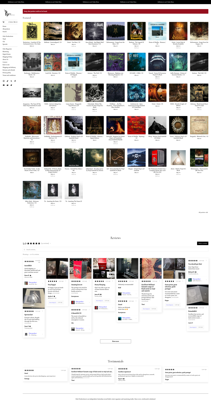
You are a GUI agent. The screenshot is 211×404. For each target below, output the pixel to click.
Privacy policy (7, 73)
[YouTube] (4, 85)
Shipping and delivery (9, 67)
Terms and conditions (9, 75)
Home (4, 26)
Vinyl (4, 39)
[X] (11, 81)
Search (5, 31)
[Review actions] (42, 260)
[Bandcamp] (11, 85)
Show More (56, 293)
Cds (4, 41)
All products (6, 29)
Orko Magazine (7, 49)
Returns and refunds (9, 70)
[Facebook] (15, 81)
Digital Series (7, 54)
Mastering (6, 51)
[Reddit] (7, 85)
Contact (5, 62)
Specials (5, 44)
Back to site (6, 65)
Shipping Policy (7, 57)
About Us (5, 59)
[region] (105, 2)
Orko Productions (8, 36)
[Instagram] (4, 81)
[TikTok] (7, 81)
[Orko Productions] (10, 13)
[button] (50, 243)
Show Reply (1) (52, 302)
